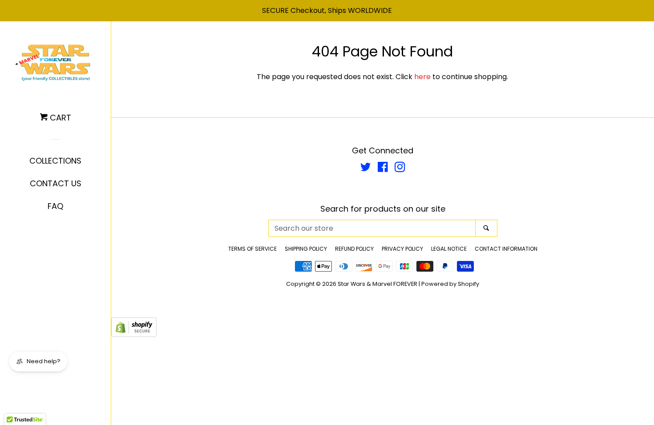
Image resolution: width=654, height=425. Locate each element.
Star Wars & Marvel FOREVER (377, 284)
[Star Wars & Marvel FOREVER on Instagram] (400, 169)
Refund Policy (354, 249)
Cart (59, 117)
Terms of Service (252, 249)
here (422, 77)
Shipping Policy (306, 249)
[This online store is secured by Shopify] (134, 334)
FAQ (55, 206)
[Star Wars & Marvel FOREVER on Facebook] (382, 169)
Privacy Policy (402, 249)
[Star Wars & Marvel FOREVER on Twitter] (365, 169)
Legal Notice (449, 249)
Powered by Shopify (450, 284)
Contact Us (55, 183)
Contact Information (506, 249)
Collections (55, 160)
